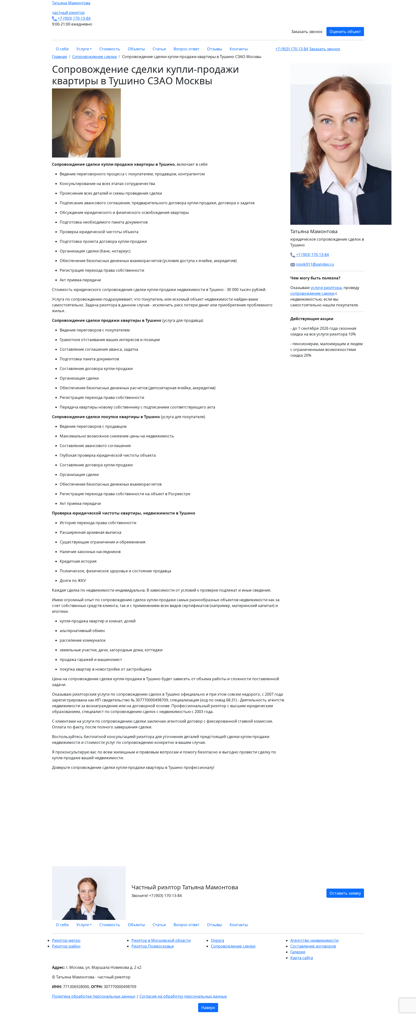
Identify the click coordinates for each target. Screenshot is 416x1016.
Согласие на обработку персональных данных (183, 996)
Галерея (297, 952)
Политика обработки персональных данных (93, 996)
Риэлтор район (66, 946)
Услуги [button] (82, 49)
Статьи (159, 49)
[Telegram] (362, 925)
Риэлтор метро (66, 940)
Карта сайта (301, 957)
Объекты (136, 49)
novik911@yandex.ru (315, 264)
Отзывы (214, 49)
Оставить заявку (345, 893)
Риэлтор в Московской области (161, 940)
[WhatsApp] (351, 925)
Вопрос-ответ (186, 49)
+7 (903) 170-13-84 (74, 18)
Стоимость (109, 49)
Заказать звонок (306, 31)
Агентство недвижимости (314, 940)
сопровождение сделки (312, 293)
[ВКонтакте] (353, 925)
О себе (62, 49)
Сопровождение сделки (233, 946)
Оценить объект (345, 31)
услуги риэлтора (326, 287)
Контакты (239, 49)
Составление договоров (313, 946)
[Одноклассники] (356, 925)
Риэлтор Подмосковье (152, 946)
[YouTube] (359, 925)
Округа (217, 940)
